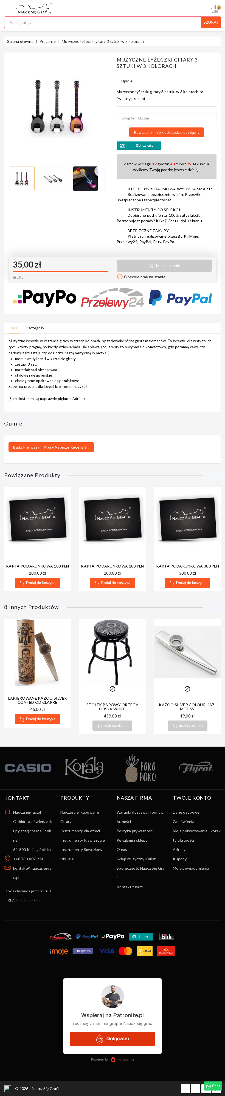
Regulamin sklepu (132, 840)
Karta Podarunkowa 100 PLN (37, 566)
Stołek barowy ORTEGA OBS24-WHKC (112, 706)
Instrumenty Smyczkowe (82, 849)
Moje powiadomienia (191, 868)
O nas (122, 849)
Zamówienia (183, 821)
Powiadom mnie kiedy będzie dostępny (166, 132)
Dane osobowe (186, 812)
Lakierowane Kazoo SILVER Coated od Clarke (37, 700)
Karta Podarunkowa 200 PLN (112, 566)
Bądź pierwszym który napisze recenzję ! (51, 447)
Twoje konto (192, 798)
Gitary (66, 821)
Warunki (41, 900)
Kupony (180, 858)
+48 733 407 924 (28, 858)
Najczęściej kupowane (79, 812)
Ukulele (67, 858)
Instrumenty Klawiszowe (82, 840)
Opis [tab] (13, 328)
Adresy (179, 849)
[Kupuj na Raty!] (166, 145)
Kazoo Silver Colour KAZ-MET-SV (187, 706)
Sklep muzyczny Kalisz (136, 858)
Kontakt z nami (130, 886)
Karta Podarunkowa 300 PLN (187, 566)
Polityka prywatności (135, 830)
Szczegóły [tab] (35, 328)
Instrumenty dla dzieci (80, 830)
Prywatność (24, 900)
